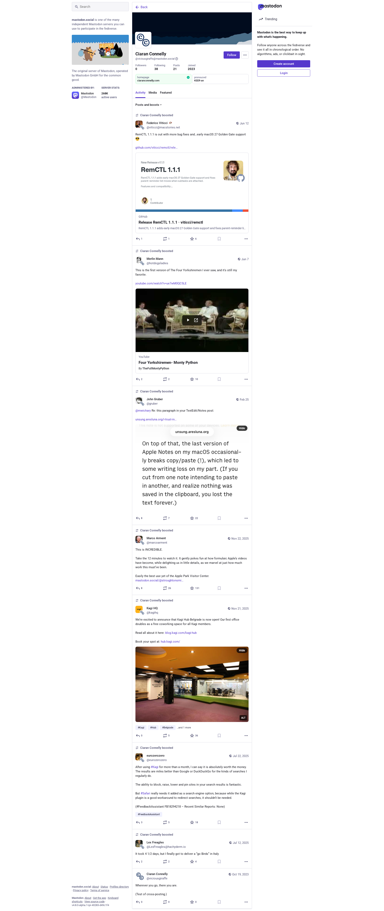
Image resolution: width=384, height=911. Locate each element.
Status (104, 886)
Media (153, 92)
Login (284, 73)
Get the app (99, 897)
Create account (284, 64)
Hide (242, 428)
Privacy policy (80, 890)
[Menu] (245, 55)
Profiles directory (119, 886)
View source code (94, 901)
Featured (166, 92)
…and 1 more (184, 727)
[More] (246, 238)
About (95, 886)
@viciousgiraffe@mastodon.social (155, 58)
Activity (140, 92)
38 (156, 69)
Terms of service (99, 890)
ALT (243, 717)
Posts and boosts (147, 105)
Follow (231, 55)
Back (144, 7)
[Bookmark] (219, 238)
